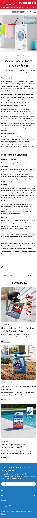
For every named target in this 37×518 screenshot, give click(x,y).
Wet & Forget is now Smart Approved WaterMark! (13, 445)
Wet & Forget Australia (14, 512)
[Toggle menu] (2, 11)
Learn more (5, 341)
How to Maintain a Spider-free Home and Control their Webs (18, 329)
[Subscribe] (33, 484)
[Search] (31, 11)
